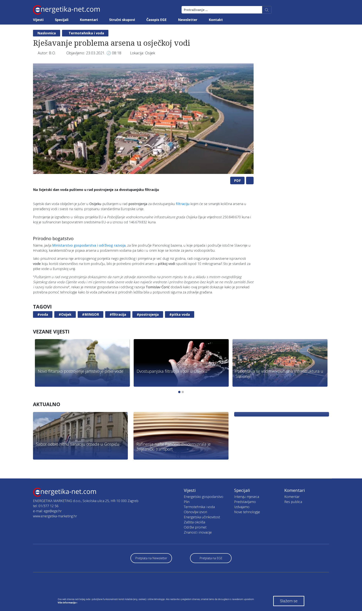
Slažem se (289, 601)
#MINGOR (90, 314)
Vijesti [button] (38, 19)
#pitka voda (179, 314)
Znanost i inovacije (198, 532)
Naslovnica (46, 33)
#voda (42, 314)
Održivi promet (195, 527)
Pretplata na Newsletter (151, 558)
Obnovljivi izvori (195, 512)
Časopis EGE (156, 19)
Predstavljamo (245, 501)
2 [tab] (183, 392)
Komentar (292, 496)
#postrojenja (148, 314)
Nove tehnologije (247, 512)
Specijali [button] (61, 19)
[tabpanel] (143, 118)
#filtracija (118, 314)
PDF (237, 180)
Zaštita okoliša (194, 522)
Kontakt (216, 19)
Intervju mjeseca (246, 496)
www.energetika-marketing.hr (55, 516)
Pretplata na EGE (210, 558)
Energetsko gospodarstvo (203, 496)
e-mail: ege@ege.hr (47, 511)
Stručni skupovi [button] (122, 19)
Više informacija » (67, 602)
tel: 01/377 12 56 (45, 506)
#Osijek (65, 314)
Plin (186, 501)
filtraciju (182, 203)
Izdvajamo (241, 507)
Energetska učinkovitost (202, 517)
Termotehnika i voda (86, 33)
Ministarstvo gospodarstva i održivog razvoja (89, 245)
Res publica (293, 501)
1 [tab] (179, 392)
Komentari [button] (89, 19)
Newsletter (187, 19)
